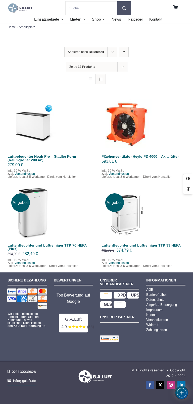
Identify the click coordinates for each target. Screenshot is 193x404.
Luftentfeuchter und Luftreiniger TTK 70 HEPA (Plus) (47, 247)
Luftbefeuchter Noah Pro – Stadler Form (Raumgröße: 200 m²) (42, 158)
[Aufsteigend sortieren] (124, 52)
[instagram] (171, 385)
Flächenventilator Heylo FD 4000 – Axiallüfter (140, 156)
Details (36, 128)
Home (12, 27)
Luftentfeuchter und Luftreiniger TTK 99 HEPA (141, 245)
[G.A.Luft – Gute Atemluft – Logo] (21, 3)
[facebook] (150, 385)
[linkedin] (181, 385)
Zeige (82, 67)
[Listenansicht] (101, 79)
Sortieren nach (86, 52)
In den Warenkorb (32, 123)
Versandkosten (25, 174)
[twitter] (160, 385)
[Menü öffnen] (181, 392)
